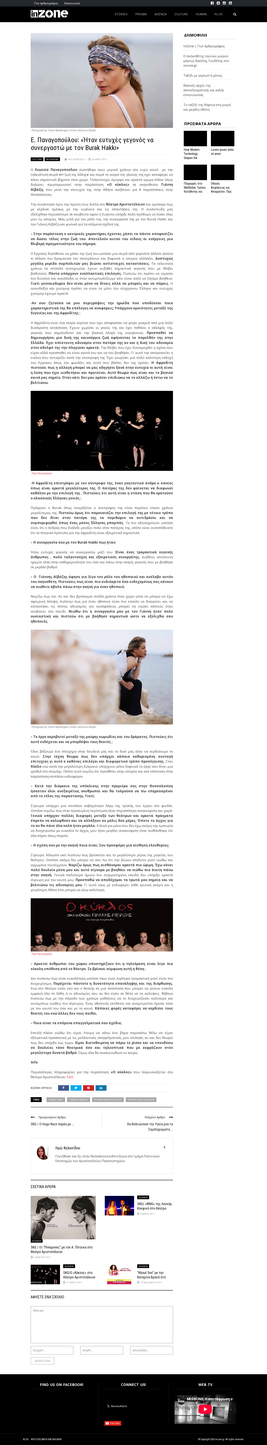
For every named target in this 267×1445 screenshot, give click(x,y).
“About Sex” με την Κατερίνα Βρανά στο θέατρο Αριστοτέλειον (153, 1277)
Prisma (141, 14)
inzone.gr (219, 1439)
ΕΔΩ (70, 1077)
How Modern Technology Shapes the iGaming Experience (192, 158)
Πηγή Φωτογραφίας (41, 473)
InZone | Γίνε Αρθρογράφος (204, 46)
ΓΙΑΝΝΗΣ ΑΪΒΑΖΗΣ (78, 1099)
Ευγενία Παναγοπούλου (107, 1099)
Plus (219, 14)
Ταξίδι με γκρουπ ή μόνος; (203, 75)
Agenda (161, 14)
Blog (26, 1439)
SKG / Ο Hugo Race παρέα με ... (52, 1124)
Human (201, 14)
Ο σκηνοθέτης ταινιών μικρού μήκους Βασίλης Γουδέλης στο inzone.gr (206, 61)
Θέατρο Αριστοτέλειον (141, 1099)
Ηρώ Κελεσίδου (76, 159)
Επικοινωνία (72, 3)
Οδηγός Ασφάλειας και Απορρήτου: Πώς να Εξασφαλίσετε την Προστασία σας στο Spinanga (222, 194)
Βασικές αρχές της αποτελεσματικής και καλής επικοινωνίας (203, 90)
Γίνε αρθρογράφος (46, 3)
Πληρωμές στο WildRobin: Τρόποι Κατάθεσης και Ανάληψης (195, 189)
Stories (121, 14)
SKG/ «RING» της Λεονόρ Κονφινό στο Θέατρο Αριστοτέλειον (154, 1208)
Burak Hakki (56, 1099)
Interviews (52, 159)
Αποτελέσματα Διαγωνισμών (46, 1439)
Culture (181, 14)
